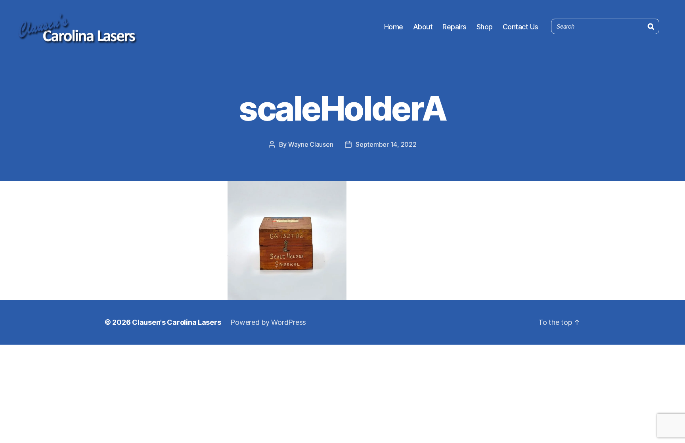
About (423, 27)
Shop (484, 27)
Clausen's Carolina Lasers (176, 322)
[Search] (651, 25)
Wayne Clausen (310, 144)
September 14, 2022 (386, 144)
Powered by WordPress (268, 322)
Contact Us (520, 27)
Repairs (454, 27)
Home (393, 27)
